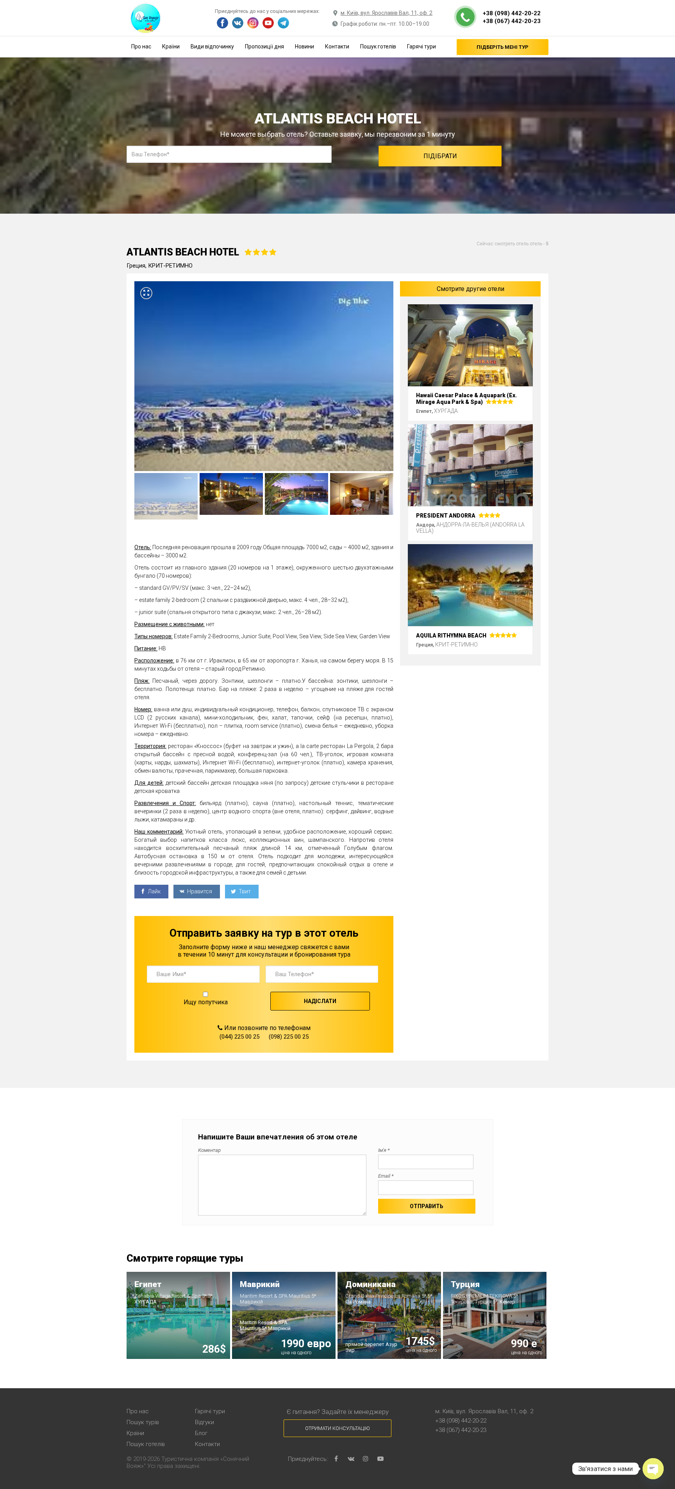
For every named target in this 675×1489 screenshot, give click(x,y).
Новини (304, 46)
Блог (201, 1433)
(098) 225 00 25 (289, 1036)
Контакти (337, 46)
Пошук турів (143, 1422)
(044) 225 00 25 (239, 1036)
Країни (171, 46)
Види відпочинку (212, 46)
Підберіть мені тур (503, 47)
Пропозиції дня (264, 46)
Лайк (154, 891)
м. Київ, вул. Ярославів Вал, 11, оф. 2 (386, 13)
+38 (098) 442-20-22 (512, 13)
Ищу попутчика (206, 1002)
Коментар (209, 1150)
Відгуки (204, 1422)
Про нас (141, 46)
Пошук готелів (378, 46)
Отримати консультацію (337, 1428)
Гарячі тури (421, 46)
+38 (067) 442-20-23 (512, 21)
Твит (244, 891)
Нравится (199, 891)
